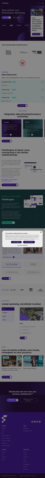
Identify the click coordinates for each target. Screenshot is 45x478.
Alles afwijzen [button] (16, 242)
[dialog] (22, 239)
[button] (22, 245)
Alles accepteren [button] (29, 242)
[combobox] (40, 232)
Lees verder (37, 239)
